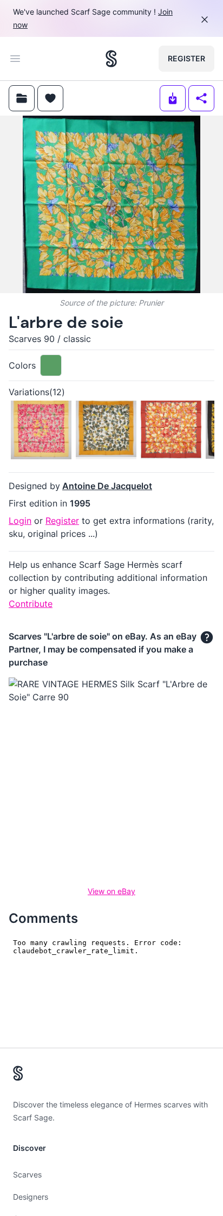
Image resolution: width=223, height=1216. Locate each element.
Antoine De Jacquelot (107, 485)
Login (20, 520)
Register (186, 58)
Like (91, 132)
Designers (30, 1196)
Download (138, 132)
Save (39, 132)
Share (194, 132)
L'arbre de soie (66, 322)
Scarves (27, 1174)
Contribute (31, 603)
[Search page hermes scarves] (111, 58)
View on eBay (111, 891)
